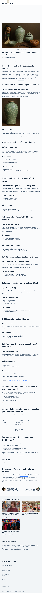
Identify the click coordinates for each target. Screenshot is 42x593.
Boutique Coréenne (8, 3)
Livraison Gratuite (5, 571)
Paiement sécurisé (5, 573)
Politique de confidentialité (7, 568)
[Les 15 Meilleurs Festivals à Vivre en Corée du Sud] (11, 524)
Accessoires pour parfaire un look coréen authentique (17, 380)
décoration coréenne (24, 476)
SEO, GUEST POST (5, 586)
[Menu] (39, 2)
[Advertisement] (21, 12)
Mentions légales (5, 574)
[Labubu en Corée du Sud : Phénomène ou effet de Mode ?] (31, 506)
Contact (3, 579)
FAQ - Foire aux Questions (7, 565)
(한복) (16, 227)
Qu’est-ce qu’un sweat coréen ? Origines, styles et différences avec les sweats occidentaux (10, 514)
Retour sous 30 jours (6, 570)
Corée (14, 57)
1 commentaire (31, 516)
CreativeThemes (21, 591)
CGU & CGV (4, 575)
